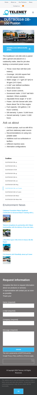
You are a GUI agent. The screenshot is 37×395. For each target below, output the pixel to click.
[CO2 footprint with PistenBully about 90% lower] (6, 260)
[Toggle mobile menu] (33, 12)
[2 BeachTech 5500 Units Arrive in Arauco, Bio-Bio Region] (6, 248)
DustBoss (8, 158)
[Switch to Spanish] (23, 6)
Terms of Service (24, 356)
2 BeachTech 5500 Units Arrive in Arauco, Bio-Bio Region (18, 241)
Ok (18, 391)
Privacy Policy (12, 356)
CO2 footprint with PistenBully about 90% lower (17, 254)
